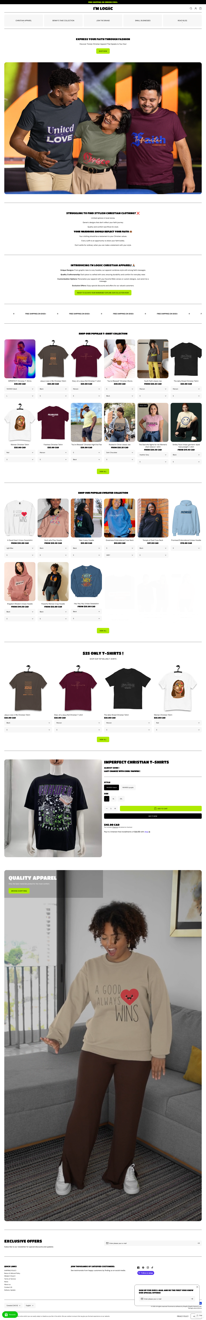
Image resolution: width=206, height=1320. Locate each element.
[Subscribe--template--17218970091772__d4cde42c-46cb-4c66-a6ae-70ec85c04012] (199, 1243)
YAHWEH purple (127, 787)
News (6, 1282)
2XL (121, 799)
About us (7, 1284)
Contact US (8, 1287)
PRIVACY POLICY (9, 1276)
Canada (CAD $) (12, 1305)
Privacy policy (183, 1316)
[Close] (197, 1287)
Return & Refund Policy (12, 1273)
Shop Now (103, 51)
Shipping (115, 827)
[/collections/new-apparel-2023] (103, 1045)
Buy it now (153, 816)
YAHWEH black (111, 787)
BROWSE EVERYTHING (19, 891)
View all (103, 471)
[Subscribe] (192, 1299)
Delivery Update (9, 1290)
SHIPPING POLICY (10, 1270)
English (28, 1305)
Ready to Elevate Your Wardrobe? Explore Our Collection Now (103, 293)
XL (113, 799)
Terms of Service (10, 1279)
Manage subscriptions (195, 1308)
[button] (191, 8)
